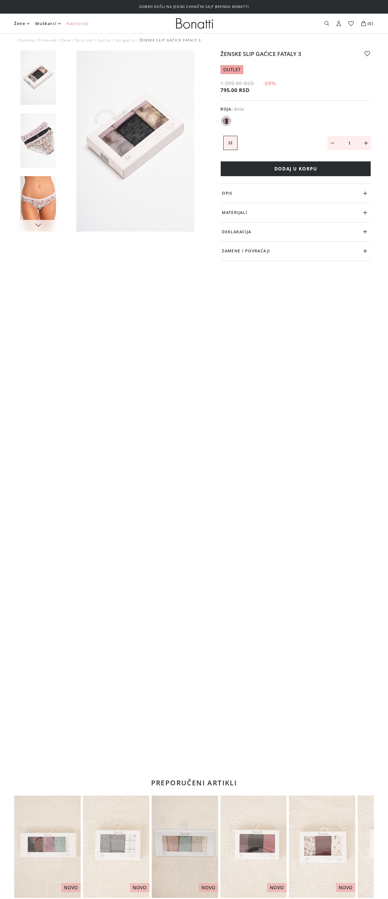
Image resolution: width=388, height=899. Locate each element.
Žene (19, 23)
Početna (26, 40)
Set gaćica (125, 40)
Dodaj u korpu (295, 169)
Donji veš (84, 40)
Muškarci (46, 23)
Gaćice (104, 40)
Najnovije (77, 23)
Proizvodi (47, 40)
